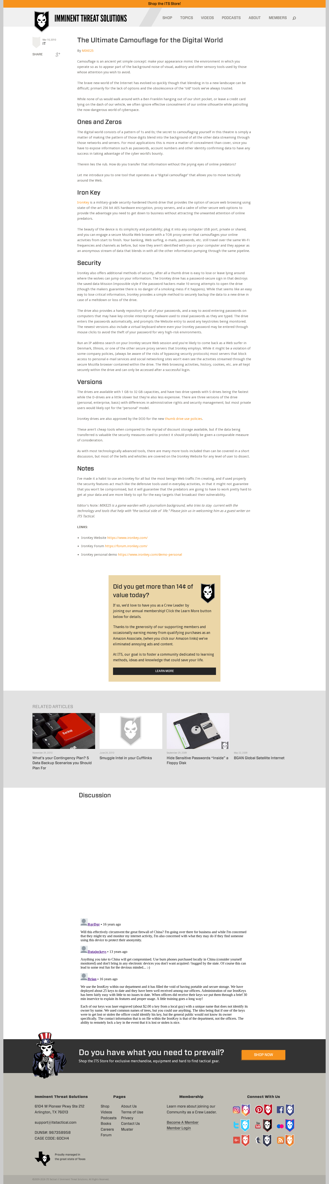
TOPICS (186, 18)
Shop (105, 1106)
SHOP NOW (263, 1055)
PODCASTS (231, 18)
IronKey (83, 202)
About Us (129, 1106)
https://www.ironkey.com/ (127, 538)
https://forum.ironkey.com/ (126, 546)
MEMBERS (278, 18)
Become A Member (183, 1122)
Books (106, 1123)
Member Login (179, 1128)
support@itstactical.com (55, 1122)
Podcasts (109, 1118)
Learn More (164, 671)
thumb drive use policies (183, 419)
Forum (106, 1135)
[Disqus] (164, 856)
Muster (127, 1129)
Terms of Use (132, 1112)
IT (44, 44)
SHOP (167, 18)
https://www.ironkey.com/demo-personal (150, 555)
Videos (106, 1112)
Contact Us (130, 1123)
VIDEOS (207, 18)
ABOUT (255, 18)
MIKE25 (88, 51)
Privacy (127, 1118)
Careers (107, 1129)
